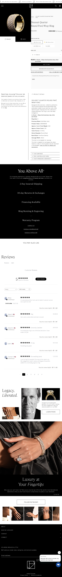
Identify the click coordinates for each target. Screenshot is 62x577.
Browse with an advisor (46, 69)
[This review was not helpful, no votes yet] (56, 308)
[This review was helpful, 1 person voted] (53, 350)
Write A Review (41, 279)
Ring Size (33, 50)
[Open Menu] (2, 5)
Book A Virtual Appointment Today (32, 1)
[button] (17, 514)
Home (32, 16)
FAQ (6, 107)
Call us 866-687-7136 (55, 72)
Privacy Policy (24, 575)
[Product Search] (56, 5)
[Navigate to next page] (41, 374)
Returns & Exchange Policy (53, 75)
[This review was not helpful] (56, 337)
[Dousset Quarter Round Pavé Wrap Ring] (15, 20)
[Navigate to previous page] (20, 374)
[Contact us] (52, 5)
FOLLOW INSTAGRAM (31, 502)
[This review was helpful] (53, 337)
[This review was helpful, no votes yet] (53, 308)
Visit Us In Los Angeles (16, 1)
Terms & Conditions (36, 575)
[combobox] (10, 289)
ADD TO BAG (46, 64)
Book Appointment (37, 72)
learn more (51, 412)
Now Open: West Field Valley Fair (52, 1)
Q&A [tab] (12, 263)
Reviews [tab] (6, 263)
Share (33, 79)
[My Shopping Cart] (60, 5)
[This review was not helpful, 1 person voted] (56, 322)
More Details (34, 30)
